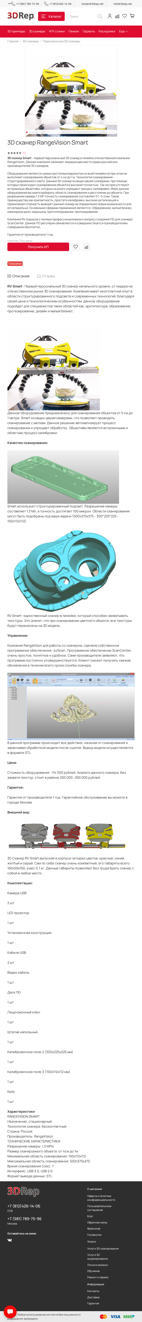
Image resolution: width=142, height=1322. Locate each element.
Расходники (107, 31)
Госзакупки (94, 1234)
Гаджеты (89, 31)
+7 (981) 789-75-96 (27, 4)
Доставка (93, 1297)
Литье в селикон (97, 1265)
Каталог (55, 16)
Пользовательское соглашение (99, 1208)
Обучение (93, 1271)
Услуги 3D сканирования (103, 1248)
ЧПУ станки (57, 31)
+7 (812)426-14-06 (60, 4)
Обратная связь (97, 1222)
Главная (13, 41)
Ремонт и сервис (98, 1277)
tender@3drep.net (93, 4)
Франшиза (93, 1228)
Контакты (93, 1291)
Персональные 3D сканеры (61, 41)
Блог (90, 1216)
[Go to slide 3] (32, 132)
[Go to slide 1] (27, 132)
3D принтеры (16, 31)
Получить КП (38, 247)
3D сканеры (37, 31)
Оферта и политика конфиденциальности (101, 1198)
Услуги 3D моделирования (97, 1257)
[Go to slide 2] (30, 132)
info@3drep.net (123, 4)
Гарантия (93, 1303)
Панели (74, 31)
